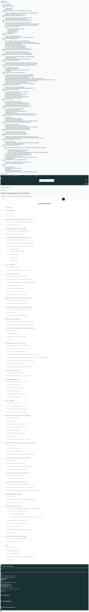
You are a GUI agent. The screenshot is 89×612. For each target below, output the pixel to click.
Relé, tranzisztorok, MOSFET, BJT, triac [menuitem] (14, 156)
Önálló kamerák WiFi (13, 260)
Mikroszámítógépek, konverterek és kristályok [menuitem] (18, 149)
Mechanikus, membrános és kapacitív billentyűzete (16, 300)
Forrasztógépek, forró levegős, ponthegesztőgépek (16, 351)
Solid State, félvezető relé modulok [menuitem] (13, 118)
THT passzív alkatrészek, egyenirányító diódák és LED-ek (17, 523)
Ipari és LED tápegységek (11, 421)
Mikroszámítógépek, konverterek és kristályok (18, 510)
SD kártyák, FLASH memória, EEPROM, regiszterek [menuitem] (16, 96)
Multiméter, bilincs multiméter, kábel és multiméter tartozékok (18, 345)
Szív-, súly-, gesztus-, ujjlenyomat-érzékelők (15, 291)
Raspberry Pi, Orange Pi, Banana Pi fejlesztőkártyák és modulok (18, 219)
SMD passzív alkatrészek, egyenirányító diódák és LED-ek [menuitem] (18, 153)
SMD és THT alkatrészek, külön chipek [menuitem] (11, 145)
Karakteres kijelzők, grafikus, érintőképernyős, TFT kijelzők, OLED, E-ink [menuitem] (21, 62)
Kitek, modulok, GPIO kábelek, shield (14, 224)
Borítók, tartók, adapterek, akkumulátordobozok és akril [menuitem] (17, 162)
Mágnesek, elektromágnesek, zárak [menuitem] (13, 168)
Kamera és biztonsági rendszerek (13, 249)
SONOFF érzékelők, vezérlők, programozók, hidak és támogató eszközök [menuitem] (21, 25)
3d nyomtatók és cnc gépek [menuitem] (11, 67)
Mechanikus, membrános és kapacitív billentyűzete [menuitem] (16, 51)
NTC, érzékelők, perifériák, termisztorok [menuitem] (17, 151)
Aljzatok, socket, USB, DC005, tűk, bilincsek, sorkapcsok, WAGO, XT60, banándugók (22, 490)
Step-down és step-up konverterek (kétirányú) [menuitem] (15, 111)
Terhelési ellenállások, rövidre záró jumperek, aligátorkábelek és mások (20, 556)
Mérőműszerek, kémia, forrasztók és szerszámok (16, 343)
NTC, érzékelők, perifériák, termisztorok (17, 513)
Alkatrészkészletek (10, 532)
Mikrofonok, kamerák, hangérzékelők (14, 285)
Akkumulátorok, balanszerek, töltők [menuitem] (11, 85)
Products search (43, 178)
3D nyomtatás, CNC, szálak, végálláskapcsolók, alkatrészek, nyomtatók (20, 328)
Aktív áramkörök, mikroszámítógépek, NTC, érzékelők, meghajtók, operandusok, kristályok (24, 508)
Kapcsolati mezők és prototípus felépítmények (15, 475)
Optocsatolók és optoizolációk (12, 460)
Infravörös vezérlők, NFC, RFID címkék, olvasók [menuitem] (15, 94)
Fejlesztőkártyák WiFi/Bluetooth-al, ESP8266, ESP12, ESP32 (18, 230)
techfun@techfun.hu (7, 601)
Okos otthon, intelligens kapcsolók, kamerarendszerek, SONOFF (18, 237)
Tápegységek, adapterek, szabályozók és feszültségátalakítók (18, 415)
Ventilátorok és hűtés (11, 547)
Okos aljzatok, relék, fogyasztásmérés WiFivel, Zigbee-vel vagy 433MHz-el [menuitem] (22, 23)
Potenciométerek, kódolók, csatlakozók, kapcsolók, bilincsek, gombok (20, 529)
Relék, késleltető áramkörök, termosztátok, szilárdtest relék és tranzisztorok (21, 442)
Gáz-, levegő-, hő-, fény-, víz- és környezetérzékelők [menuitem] (17, 40)
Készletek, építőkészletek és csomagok (13, 494)
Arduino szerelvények (11, 496)
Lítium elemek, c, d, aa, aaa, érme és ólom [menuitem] (14, 86)
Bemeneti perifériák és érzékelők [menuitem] (10, 39)
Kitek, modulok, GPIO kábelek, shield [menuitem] (13, 14)
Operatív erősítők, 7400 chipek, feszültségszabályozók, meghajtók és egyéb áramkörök (26, 516)
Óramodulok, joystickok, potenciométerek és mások (16, 294)
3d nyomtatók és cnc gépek (12, 330)
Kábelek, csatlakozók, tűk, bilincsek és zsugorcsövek (16, 482)
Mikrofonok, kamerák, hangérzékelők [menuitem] (13, 44)
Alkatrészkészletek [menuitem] (9, 158)
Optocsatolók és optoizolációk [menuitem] (12, 124)
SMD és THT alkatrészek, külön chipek (13, 506)
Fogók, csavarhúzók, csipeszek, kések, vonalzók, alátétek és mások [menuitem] (20, 83)
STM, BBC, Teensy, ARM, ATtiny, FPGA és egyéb (16, 233)
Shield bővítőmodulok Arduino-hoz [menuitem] (13, 36)
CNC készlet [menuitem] (8, 71)
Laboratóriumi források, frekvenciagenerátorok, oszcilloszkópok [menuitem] (19, 76)
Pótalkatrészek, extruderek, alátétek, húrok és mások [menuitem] (17, 70)
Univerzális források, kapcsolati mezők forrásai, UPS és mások (18, 439)
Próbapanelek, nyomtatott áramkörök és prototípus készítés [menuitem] (16, 130)
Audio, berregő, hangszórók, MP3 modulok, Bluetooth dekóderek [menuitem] (19, 56)
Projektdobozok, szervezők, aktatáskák (14, 541)
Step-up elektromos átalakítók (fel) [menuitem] (13, 109)
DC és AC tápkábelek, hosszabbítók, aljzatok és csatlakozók (18, 484)
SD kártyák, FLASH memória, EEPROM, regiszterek (16, 393)
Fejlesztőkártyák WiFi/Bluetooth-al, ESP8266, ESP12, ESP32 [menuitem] (18, 17)
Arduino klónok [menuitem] (8, 9)
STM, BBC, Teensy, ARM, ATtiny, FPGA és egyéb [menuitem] (16, 19)
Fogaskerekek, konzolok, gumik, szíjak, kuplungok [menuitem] (16, 105)
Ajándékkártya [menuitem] (8, 169)
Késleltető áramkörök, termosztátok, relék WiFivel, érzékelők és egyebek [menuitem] (21, 120)
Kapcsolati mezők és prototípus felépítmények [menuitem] (15, 132)
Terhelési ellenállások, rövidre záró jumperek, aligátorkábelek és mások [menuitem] (21, 171)
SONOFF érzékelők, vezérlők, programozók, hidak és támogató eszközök (20, 246)
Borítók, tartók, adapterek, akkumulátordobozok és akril (17, 538)
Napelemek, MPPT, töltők (11, 436)
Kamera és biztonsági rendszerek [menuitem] (12, 27)
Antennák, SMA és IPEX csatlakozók (13, 396)
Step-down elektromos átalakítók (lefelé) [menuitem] (14, 108)
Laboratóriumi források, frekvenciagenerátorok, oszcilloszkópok (19, 348)
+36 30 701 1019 (6, 595)
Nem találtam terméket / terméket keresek (8, 582)
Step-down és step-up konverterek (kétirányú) (16, 433)
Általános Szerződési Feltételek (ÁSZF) (7, 577)
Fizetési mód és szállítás (5, 584)
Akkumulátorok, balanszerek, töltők (13, 370)
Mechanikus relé (10, 445)
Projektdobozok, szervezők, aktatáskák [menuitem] (14, 163)
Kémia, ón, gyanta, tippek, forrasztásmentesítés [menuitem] (16, 82)
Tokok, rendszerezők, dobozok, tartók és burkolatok (16, 536)
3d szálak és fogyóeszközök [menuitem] (11, 68)
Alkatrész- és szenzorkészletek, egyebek (14, 502)
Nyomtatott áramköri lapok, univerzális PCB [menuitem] (15, 131)
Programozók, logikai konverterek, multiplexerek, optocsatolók (18, 457)
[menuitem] (36, 175)
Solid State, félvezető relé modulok (13, 448)
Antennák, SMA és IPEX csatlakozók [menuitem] (13, 97)
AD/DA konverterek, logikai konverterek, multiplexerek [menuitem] (17, 128)
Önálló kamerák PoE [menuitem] (12, 31)
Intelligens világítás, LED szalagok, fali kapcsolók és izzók (17, 239)
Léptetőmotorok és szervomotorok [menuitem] (13, 101)
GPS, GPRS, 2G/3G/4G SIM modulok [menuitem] (13, 95)
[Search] (40, 182)
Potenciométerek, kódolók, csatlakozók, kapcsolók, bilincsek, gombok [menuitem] (20, 157)
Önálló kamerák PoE (13, 257)
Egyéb (7, 545)
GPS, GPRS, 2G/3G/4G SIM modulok (13, 390)
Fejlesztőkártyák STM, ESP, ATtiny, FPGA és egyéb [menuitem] (14, 16)
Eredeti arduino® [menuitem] (9, 8)
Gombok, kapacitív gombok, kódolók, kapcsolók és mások (17, 303)
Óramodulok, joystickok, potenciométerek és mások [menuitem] (17, 48)
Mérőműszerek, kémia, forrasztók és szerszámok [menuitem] (14, 73)
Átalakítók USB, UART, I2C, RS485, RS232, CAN (16, 463)
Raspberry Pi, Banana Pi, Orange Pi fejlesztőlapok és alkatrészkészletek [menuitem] (21, 13)
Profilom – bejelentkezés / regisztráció (7, 575)
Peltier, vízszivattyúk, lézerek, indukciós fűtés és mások (17, 315)
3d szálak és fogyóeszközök (12, 333)
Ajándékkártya (9, 559)
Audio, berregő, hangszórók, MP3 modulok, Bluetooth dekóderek (19, 309)
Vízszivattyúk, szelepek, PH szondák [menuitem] (13, 170)
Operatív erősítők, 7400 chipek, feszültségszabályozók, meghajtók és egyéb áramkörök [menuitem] (27, 152)
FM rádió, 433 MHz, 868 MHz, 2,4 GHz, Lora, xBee (16, 381)
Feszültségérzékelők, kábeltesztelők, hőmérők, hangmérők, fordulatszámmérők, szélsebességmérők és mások (27, 357)
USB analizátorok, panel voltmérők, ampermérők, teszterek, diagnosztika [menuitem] (21, 80)
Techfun (2, 181)
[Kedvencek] (84, 178)
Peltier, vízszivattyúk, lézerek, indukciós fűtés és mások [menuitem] (17, 59)
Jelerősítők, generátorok (11, 312)
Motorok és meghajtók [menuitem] (8, 99)
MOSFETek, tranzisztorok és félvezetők (14, 451)
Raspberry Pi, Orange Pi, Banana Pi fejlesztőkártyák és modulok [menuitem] (17, 11)
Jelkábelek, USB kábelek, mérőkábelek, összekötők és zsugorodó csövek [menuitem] (21, 136)
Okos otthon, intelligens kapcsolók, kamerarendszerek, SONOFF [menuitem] (17, 21)
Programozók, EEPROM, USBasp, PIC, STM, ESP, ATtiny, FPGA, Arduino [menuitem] (21, 126)
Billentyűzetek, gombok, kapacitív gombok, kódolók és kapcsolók (19, 297)
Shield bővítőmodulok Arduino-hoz (13, 267)
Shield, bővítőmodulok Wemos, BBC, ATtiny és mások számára (18, 270)
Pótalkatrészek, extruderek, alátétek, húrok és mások (17, 336)
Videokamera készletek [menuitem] (13, 30)
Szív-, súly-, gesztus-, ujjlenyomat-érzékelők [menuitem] (15, 46)
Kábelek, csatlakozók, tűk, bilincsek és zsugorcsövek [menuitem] (15, 134)
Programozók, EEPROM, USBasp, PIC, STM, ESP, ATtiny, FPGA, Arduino (20, 466)
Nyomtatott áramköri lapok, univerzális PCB (15, 478)
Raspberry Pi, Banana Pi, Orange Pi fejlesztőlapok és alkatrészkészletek (20, 221)
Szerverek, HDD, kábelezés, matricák (16, 251)
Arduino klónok (10, 215)
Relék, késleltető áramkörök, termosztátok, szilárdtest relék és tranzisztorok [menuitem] (20, 115)
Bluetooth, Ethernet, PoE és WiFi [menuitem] (12, 93)
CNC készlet (9, 339)
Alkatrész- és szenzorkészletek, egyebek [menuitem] (14, 143)
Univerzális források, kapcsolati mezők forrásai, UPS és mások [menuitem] (19, 113)
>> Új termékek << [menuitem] (7, 4)
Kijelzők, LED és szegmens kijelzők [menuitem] (10, 61)
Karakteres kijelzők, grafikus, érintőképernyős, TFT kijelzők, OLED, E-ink (20, 321)
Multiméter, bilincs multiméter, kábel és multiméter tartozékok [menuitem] (19, 74)
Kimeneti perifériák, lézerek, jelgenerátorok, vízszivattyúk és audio (19, 307)
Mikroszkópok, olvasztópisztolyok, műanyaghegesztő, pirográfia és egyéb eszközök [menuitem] (24, 78)
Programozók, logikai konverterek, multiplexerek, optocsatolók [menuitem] (17, 122)
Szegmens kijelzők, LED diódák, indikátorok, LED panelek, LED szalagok (20, 324)
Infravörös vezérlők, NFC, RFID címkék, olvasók (16, 387)
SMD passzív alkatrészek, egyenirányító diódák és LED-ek (17, 520)
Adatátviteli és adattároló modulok (12, 379)
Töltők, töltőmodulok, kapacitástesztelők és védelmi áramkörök (18, 375)
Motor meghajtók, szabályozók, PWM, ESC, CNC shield (17, 408)
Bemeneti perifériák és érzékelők (12, 273)
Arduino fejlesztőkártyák (10, 210)
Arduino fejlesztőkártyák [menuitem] (8, 6)
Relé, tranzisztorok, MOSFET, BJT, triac (14, 526)
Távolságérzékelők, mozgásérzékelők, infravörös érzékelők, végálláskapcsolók (21, 282)
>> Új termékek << (9, 207)
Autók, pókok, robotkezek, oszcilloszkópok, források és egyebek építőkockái (21, 499)
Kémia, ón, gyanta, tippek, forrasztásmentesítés (16, 363)
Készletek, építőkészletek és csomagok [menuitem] (11, 139)
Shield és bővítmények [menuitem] (8, 34)
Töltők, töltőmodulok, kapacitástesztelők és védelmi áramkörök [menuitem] (19, 88)
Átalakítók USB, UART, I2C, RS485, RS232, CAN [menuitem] (16, 125)
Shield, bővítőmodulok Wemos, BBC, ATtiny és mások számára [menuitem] (19, 37)
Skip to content (3, 173)
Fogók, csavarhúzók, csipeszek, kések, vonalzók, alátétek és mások (19, 366)
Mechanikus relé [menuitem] (9, 117)
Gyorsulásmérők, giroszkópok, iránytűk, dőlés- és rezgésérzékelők (19, 279)
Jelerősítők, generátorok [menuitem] (10, 57)
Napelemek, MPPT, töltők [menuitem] (11, 112)
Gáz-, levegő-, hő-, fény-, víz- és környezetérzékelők (17, 276)
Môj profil (4, 1)
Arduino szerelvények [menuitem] (10, 141)
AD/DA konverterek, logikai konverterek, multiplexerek (17, 469)
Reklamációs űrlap (3, 578)
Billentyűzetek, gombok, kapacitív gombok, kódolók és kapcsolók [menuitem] (17, 50)
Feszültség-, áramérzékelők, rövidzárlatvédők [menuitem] (15, 45)
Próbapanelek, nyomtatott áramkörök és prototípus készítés (18, 472)
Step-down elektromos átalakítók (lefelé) (14, 427)
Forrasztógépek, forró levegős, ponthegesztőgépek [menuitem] (16, 77)
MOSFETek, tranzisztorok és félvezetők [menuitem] (14, 119)
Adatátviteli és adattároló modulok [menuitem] (11, 90)
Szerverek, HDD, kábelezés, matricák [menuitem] (16, 28)
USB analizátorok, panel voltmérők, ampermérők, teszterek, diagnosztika (20, 360)
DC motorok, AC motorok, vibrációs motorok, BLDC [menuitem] (16, 102)
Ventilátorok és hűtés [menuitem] (10, 166)
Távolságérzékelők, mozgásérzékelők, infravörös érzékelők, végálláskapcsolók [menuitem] (22, 43)
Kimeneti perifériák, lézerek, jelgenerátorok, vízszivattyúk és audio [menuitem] (18, 55)
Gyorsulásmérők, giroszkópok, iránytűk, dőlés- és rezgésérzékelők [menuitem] (20, 42)
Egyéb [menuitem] (4, 165)
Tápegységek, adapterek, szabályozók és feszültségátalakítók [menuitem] (17, 107)
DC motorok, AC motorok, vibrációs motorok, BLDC (16, 405)
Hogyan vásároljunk (4, 585)
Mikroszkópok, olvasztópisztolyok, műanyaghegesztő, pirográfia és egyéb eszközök (22, 354)
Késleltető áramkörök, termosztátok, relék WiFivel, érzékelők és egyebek (20, 454)
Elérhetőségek (3, 579)
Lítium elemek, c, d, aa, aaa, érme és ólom (14, 372)
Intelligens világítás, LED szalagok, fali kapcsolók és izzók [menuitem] (18, 22)
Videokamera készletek (14, 254)
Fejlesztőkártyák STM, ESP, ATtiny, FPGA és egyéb (16, 228)
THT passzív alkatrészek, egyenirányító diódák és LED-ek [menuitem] (18, 154)
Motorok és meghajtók (10, 400)
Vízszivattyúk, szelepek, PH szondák (14, 553)
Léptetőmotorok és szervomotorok (13, 402)
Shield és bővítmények (10, 264)
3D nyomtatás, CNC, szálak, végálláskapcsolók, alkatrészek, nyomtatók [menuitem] (19, 65)
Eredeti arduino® (10, 212)
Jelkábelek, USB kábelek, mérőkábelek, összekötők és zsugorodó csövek (20, 487)
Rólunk (1, 580)
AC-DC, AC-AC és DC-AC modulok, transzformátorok (17, 424)
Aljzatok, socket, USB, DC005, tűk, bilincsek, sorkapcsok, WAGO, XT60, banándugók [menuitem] (24, 137)
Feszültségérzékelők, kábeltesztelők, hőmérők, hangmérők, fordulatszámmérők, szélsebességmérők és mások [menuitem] (30, 79)
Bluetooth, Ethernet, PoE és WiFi (13, 384)
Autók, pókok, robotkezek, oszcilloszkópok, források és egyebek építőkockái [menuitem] (22, 142)
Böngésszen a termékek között (6, 586)
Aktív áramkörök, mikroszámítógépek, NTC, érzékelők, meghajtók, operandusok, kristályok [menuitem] (25, 148)
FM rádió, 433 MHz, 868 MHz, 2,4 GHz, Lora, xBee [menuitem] (16, 91)
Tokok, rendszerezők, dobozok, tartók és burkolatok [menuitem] (14, 160)
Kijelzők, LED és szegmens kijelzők (12, 319)
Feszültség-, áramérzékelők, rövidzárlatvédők (15, 288)
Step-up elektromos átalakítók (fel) (13, 430)
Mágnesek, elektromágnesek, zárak (13, 550)
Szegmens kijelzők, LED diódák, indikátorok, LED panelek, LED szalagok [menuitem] (21, 63)
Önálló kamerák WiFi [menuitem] (12, 32)
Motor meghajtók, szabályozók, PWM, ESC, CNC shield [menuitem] (17, 103)
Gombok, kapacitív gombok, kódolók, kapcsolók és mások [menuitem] (18, 53)
